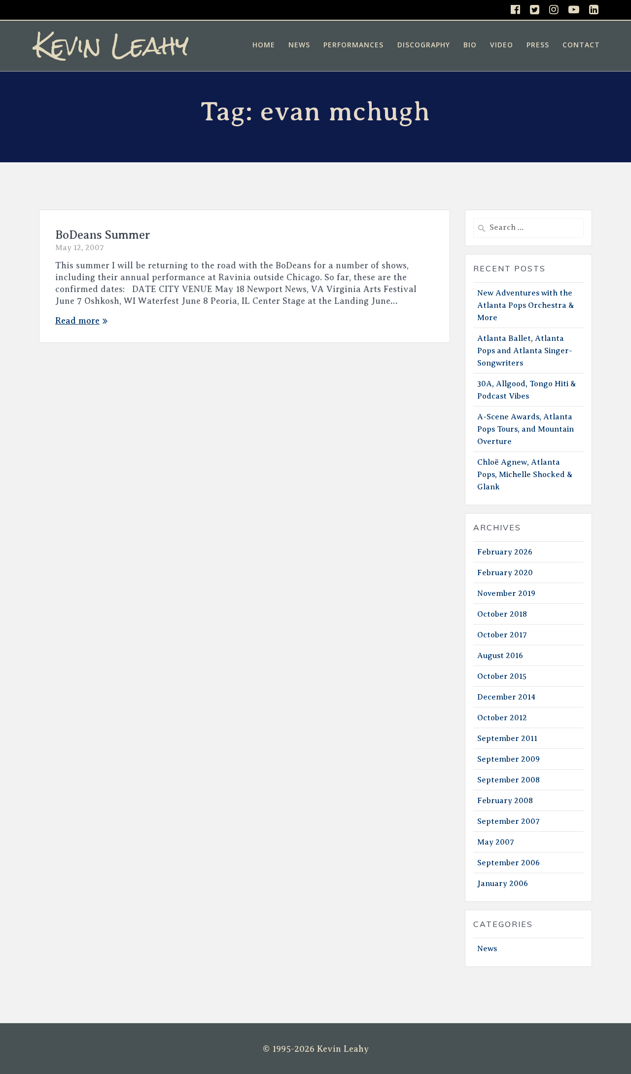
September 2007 (508, 821)
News (299, 44)
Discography (423, 44)
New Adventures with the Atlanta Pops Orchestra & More (525, 305)
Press (537, 44)
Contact (581, 44)
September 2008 (508, 780)
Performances (353, 44)
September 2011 (507, 738)
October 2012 (502, 717)
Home (263, 44)
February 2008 (505, 800)
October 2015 (501, 676)
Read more (77, 321)
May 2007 (495, 842)
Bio (470, 44)
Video (501, 44)
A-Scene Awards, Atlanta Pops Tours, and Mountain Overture (525, 429)
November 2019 (506, 593)
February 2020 (505, 572)
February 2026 (504, 552)
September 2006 (508, 862)
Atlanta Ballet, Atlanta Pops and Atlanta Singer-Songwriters (524, 351)
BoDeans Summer (102, 234)
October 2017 (502, 634)
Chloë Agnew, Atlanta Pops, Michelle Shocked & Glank (525, 474)
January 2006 (502, 883)
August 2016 (500, 655)
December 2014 (506, 697)
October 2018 (502, 614)
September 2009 (508, 759)
